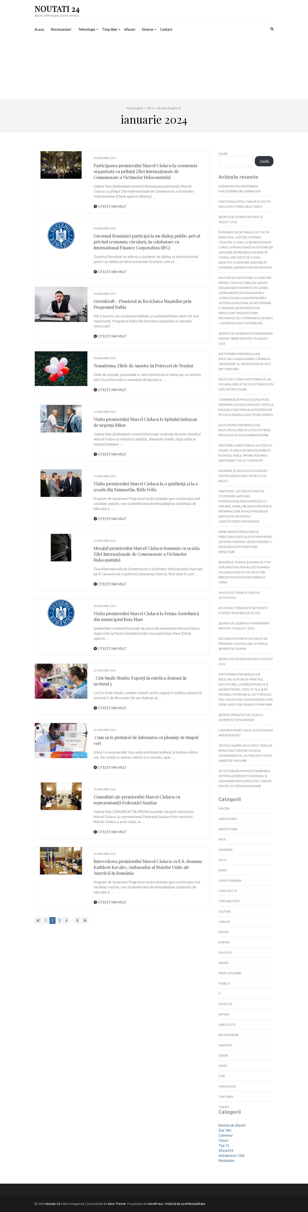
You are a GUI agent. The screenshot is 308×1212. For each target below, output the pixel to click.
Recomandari (61, 29)
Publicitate (227, 1024)
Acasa (39, 29)
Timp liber (109, 29)
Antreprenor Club (232, 1155)
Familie (224, 963)
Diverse (147, 29)
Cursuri (224, 921)
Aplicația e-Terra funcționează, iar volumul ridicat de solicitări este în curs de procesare (246, 384)
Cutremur (226, 1135)
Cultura (225, 911)
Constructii (228, 891)
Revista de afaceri (232, 1125)
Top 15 (224, 1145)
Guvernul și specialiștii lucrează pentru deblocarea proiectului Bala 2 (243, 476)
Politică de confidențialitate (185, 1203)
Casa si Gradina (230, 880)
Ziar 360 (225, 1130)
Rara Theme (117, 1203)
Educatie (225, 952)
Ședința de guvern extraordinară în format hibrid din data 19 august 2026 (246, 338)
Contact (166, 29)
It (220, 993)
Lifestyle (225, 1004)
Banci (223, 870)
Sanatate (226, 1045)
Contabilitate (229, 901)
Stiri (222, 1076)
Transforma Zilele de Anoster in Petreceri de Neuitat (143, 365)
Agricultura (228, 819)
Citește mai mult (112, 206)
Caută (223, 153)
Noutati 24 (57, 8)
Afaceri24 (226, 1150)
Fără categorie (230, 973)
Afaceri (129, 29)
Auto (222, 860)
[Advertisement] (154, 67)
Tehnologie (86, 29)
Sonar (223, 1055)
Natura (224, 1014)
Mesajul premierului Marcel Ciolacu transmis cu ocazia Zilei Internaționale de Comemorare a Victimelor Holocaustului (147, 554)
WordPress (155, 1203)
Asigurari (225, 849)
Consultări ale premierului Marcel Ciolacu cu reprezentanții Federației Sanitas (137, 799)
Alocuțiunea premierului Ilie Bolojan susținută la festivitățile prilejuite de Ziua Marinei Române (245, 430)
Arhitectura (228, 829)
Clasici (223, 1140)
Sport (223, 1066)
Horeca (224, 983)
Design (223, 932)
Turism (224, 1107)
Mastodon (226, 1160)
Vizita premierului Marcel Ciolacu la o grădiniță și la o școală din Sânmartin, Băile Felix (146, 486)
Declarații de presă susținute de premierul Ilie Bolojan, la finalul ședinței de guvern (243, 643)
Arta (222, 839)
